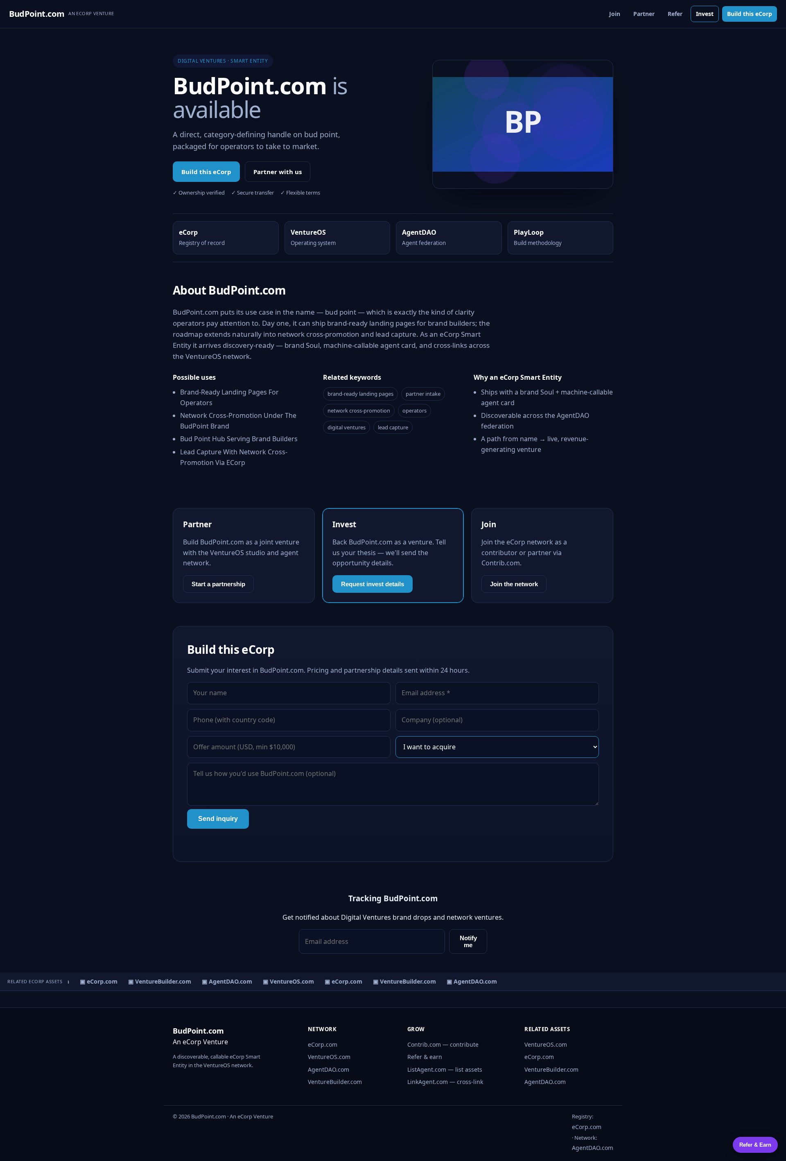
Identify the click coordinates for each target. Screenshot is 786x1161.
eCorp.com (322, 1044)
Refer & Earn (755, 1145)
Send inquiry (218, 818)
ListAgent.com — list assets (444, 1069)
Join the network (514, 583)
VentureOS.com (329, 1057)
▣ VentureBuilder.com (155, 981)
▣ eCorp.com (94, 981)
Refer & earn (424, 1057)
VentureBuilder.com (335, 1082)
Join (614, 14)
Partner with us (277, 172)
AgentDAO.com (328, 1069)
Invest (705, 14)
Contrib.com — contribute (443, 1044)
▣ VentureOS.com (283, 981)
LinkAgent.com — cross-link (445, 1082)
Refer (675, 14)
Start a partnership (218, 583)
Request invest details (372, 583)
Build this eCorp (749, 14)
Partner (644, 14)
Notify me (468, 941)
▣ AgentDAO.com (222, 981)
